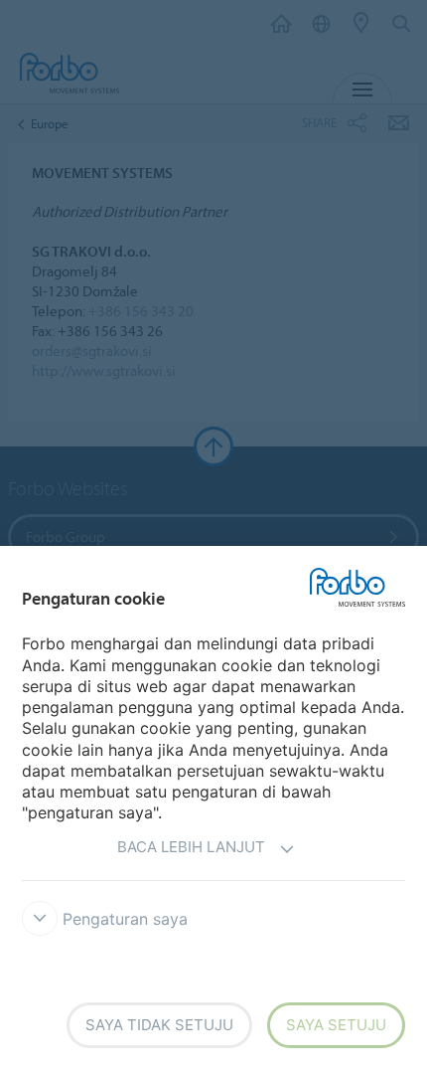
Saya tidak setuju (159, 1024)
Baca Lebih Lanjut (191, 846)
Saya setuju (336, 1024)
